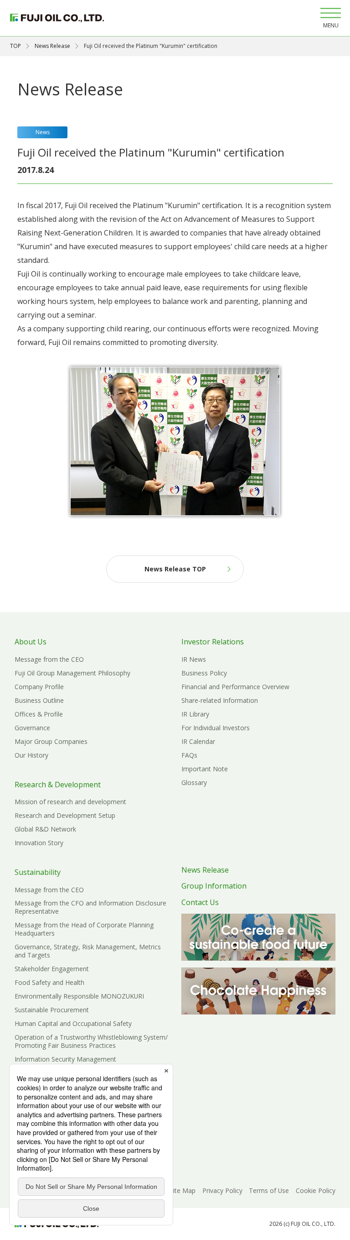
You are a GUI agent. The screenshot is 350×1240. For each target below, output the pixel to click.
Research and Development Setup (65, 815)
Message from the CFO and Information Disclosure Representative (90, 907)
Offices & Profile (39, 714)
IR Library (195, 714)
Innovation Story (39, 842)
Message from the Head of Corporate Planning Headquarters (84, 929)
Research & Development (58, 785)
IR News (193, 659)
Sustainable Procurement (52, 1009)
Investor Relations (212, 642)
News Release (52, 46)
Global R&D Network (45, 829)
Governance (32, 727)
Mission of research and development (70, 801)
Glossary (194, 782)
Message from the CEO (49, 659)
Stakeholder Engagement (52, 968)
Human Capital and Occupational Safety (73, 1023)
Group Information (214, 886)
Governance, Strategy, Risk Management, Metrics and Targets (88, 950)
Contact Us (200, 902)
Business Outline (39, 700)
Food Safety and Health (49, 982)
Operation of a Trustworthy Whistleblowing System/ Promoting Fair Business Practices (91, 1041)
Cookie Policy (315, 1190)
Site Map (183, 1190)
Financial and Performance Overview (235, 686)
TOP (15, 46)
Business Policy (204, 673)
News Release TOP (175, 569)
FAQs (189, 755)
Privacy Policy (222, 1190)
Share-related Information (219, 700)
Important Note (204, 768)
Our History (31, 755)
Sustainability (38, 872)
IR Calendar (198, 741)
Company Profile (39, 686)
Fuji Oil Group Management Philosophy (72, 673)
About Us (30, 642)
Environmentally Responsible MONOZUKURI (79, 996)
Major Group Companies (51, 741)
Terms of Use (269, 1190)
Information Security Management (65, 1059)
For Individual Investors (215, 727)
